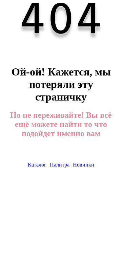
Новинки (83, 165)
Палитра (59, 165)
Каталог (37, 165)
